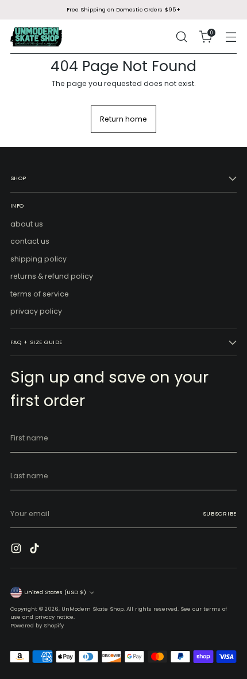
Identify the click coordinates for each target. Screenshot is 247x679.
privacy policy (36, 311)
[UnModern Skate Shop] (36, 36)
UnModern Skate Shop (92, 608)
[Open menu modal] (230, 37)
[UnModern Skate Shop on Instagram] (17, 550)
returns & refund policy (51, 276)
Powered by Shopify (37, 625)
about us (26, 224)
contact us (29, 241)
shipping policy (38, 259)
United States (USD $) (55, 592)
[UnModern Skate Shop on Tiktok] (36, 550)
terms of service (39, 294)
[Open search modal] (181, 37)
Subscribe (220, 513)
